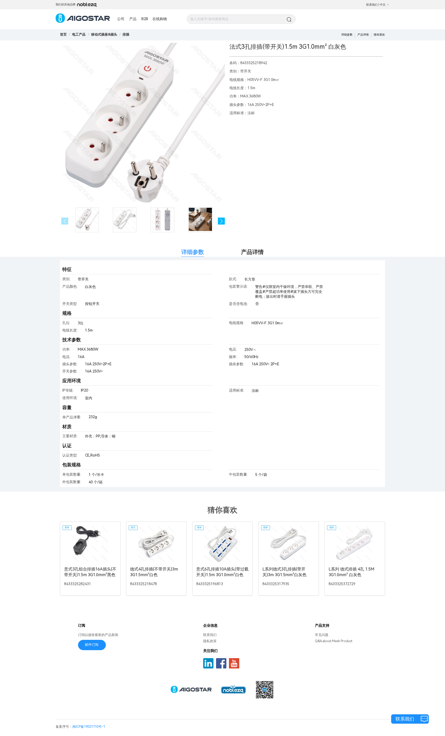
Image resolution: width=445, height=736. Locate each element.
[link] (78, 34)
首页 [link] (63, 34)
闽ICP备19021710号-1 (88, 727)
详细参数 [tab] (192, 252)
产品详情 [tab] (252, 252)
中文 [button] (383, 4)
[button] (221, 221)
